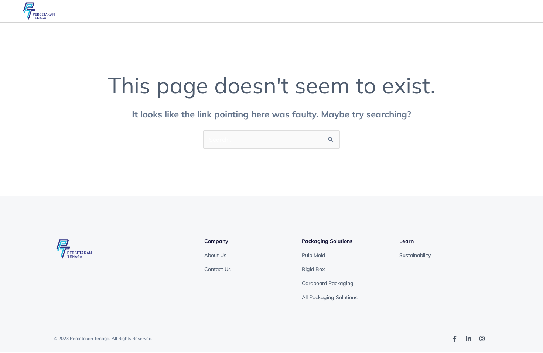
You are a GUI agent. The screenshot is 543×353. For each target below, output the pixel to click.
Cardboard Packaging (328, 283)
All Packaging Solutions (330, 297)
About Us (215, 255)
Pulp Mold (313, 255)
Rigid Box (313, 269)
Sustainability (415, 255)
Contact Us (218, 269)
